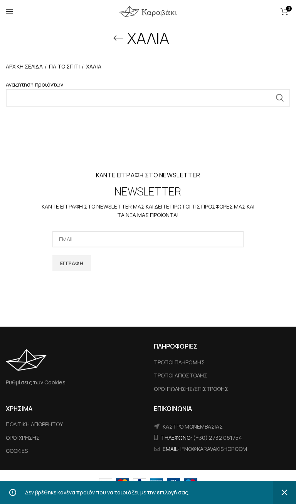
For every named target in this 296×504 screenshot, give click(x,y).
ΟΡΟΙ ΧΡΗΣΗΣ (23, 437)
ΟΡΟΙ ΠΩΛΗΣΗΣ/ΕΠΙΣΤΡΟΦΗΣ (191, 388)
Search (279, 98)
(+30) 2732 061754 (217, 437)
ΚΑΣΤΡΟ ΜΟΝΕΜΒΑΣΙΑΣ (193, 426)
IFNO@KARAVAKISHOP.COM (213, 448)
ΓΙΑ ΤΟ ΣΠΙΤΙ (64, 66)
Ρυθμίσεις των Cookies (36, 382)
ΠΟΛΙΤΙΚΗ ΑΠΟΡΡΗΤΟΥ (34, 424)
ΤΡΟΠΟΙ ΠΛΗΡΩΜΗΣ (179, 362)
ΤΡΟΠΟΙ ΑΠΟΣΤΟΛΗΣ (180, 375)
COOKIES (17, 450)
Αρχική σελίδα (24, 66)
